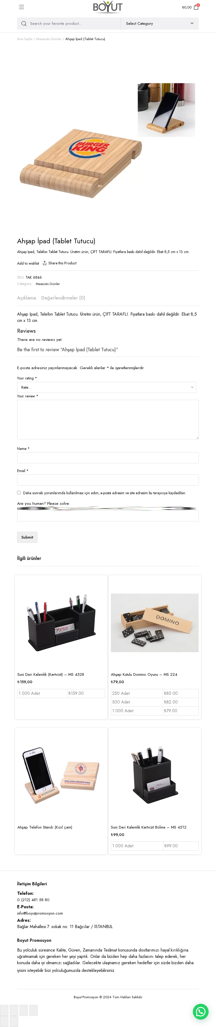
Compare (100, 608)
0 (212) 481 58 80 (33, 900)
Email (23, 470)
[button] (201, 1012)
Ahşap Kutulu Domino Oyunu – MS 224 (144, 674)
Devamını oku (100, 772)
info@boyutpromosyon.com (40, 913)
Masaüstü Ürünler (49, 38)
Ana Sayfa (24, 38)
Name (23, 448)
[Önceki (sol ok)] (4, 1021)
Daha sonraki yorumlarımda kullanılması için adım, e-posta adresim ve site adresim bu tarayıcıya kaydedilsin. (104, 493)
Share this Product (62, 263)
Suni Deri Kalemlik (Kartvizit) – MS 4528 (50, 674)
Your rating (27, 378)
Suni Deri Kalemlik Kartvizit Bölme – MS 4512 (148, 827)
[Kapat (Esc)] (33, 1010)
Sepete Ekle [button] (100, 619)
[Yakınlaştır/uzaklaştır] (4, 1010)
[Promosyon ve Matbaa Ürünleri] (108, 7)
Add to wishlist (28, 263)
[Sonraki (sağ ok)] (14, 1021)
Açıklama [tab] (26, 297)
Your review (27, 396)
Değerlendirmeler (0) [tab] (63, 297)
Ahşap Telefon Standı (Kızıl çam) (44, 827)
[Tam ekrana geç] (14, 1010)
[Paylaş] (23, 1010)
